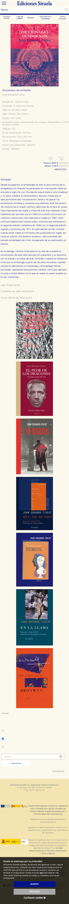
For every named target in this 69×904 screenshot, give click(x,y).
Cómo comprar (62, 18)
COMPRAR (63, 163)
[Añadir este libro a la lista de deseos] (50, 158)
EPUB (66, 122)
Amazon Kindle (10, 125)
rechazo (34, 892)
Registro (30, 18)
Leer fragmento (10, 285)
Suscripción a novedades (45, 18)
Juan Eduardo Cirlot (13, 95)
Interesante (58, 771)
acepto (34, 884)
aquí (41, 873)
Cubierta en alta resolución (17, 291)
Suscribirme (16, 763)
